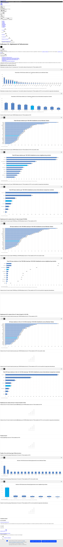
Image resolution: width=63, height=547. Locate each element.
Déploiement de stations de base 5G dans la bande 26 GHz (10, 59)
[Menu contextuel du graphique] (61, 69)
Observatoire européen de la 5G (6, 41)
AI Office (3, 27)
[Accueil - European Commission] (4, 2)
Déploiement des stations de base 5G (7, 57)
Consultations (4, 26)
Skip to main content (3, 0)
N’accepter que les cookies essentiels (49, 541)
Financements (4, 24)
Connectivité (3, 36)
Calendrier (3, 25)
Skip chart (17, 69)
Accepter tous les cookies (35, 541)
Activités (3, 22)
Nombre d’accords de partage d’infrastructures (8, 61)
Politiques (3, 21)
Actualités (3, 23)
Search (1, 5)
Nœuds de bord (4, 60)
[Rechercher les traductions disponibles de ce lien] (48, 51)
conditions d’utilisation (45, 51)
